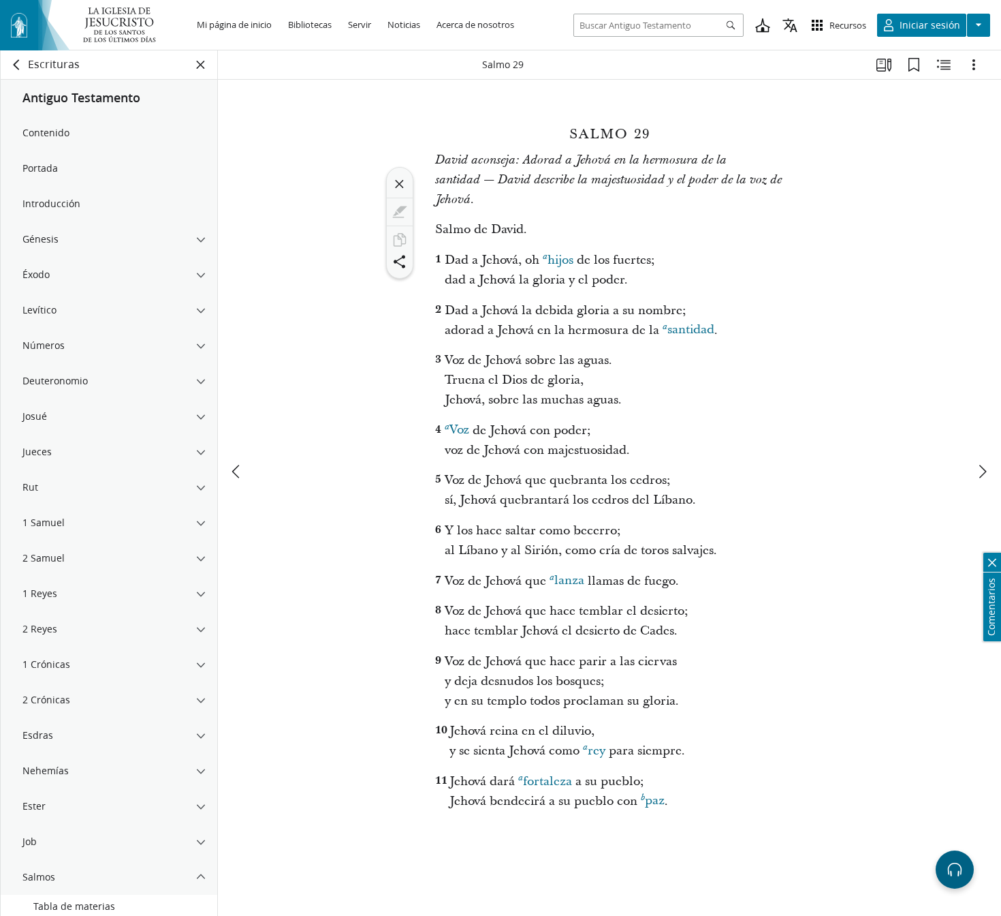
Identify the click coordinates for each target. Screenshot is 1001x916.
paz (655, 801)
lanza (569, 581)
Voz (459, 430)
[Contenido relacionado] (943, 65)
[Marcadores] (913, 65)
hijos (560, 260)
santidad (690, 330)
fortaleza (547, 781)
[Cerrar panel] (201, 65)
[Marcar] (400, 212)
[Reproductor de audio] (955, 870)
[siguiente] (982, 471)
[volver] (17, 65)
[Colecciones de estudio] (883, 65)
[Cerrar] (400, 184)
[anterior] (237, 471)
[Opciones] (973, 65)
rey (596, 750)
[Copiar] (400, 240)
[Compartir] (400, 262)
